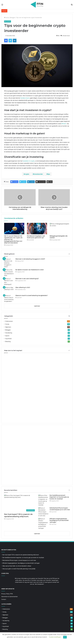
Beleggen (12, 17)
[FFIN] (37, 4)
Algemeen (8, 327)
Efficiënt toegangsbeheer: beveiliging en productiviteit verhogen (59, 520)
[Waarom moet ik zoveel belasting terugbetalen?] (9, 298)
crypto (27, 174)
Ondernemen (9, 321)
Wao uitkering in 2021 (22, 287)
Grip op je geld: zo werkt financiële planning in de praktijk (18, 568)
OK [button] (65, 637)
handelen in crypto (29, 161)
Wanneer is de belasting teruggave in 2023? (30, 259)
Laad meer (37, 306)
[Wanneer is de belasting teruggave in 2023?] (9, 263)
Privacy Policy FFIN (7, 593)
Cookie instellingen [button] (55, 637)
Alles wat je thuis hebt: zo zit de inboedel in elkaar (16, 566)
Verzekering (8, 333)
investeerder (38, 174)
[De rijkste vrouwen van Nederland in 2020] (9, 273)
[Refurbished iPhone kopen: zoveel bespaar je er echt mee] (43, 512)
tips (48, 174)
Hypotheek (8, 338)
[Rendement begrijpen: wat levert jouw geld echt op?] (37, 228)
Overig (7, 324)
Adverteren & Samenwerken (9, 596)
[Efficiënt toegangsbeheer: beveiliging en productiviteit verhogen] (43, 523)
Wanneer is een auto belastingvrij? (27, 278)
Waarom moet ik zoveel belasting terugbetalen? (31, 295)
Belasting (8, 341)
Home (7, 17)
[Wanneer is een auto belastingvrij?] (9, 281)
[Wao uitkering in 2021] (9, 290)
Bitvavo (64, 123)
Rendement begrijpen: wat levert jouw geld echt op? (36, 236)
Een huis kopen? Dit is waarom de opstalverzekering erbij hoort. (20, 554)
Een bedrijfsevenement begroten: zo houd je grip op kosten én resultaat (59, 497)
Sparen (7, 335)
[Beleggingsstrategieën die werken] (60, 228)
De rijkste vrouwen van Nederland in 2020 (29, 270)
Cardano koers (25, 98)
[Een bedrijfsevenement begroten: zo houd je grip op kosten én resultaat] (43, 500)
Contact (3, 599)
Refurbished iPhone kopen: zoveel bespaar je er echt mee (60, 509)
